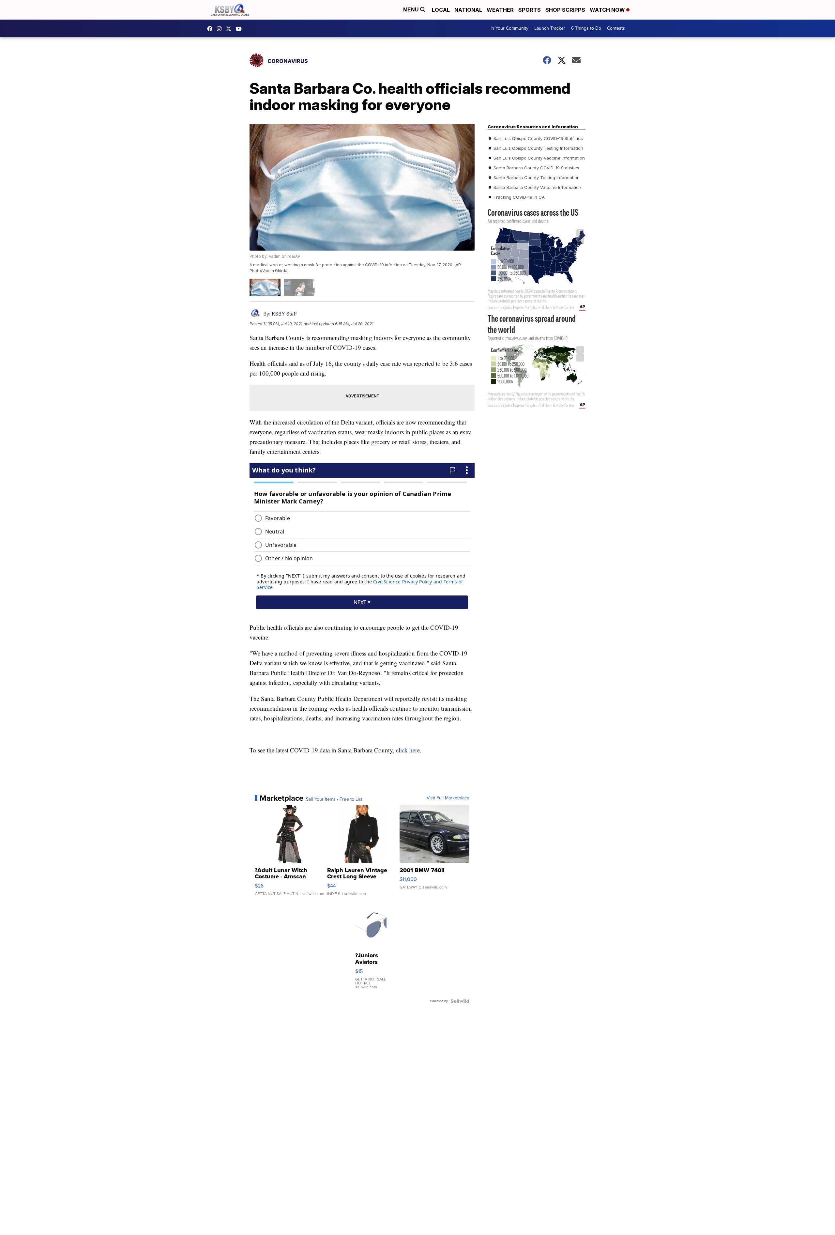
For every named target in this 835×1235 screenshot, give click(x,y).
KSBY (230, 28)
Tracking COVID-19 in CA (518, 197)
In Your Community (509, 28)
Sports (529, 10)
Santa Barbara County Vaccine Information (536, 187)
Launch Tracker (549, 28)
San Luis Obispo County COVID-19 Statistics (537, 138)
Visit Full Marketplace (448, 798)
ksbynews (211, 28)
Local (441, 10)
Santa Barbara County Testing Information (536, 177)
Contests (616, 28)
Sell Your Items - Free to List (334, 799)
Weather (500, 10)
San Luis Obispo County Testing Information (537, 148)
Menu (411, 9)
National (468, 10)
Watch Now (608, 10)
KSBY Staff (284, 314)
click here (408, 750)
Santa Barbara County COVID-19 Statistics (535, 167)
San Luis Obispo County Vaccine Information (538, 158)
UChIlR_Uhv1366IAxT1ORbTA (240, 28)
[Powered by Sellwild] (459, 1001)
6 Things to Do (586, 28)
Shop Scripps (565, 10)
